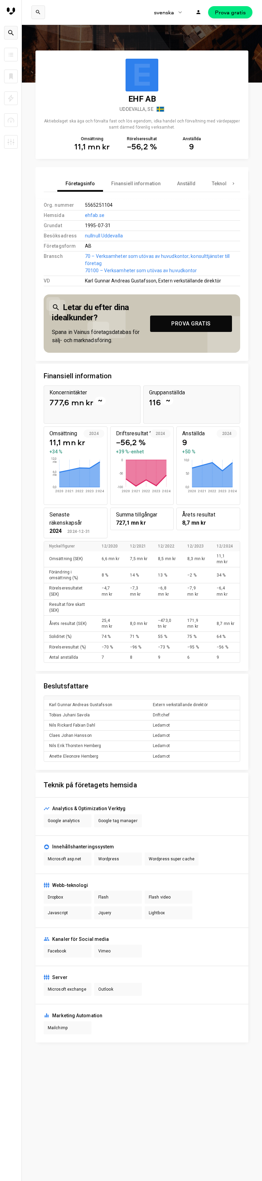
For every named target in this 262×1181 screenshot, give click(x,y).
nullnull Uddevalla (104, 235)
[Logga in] (198, 12)
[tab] (80, 183)
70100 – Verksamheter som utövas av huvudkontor (141, 270)
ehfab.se (94, 215)
